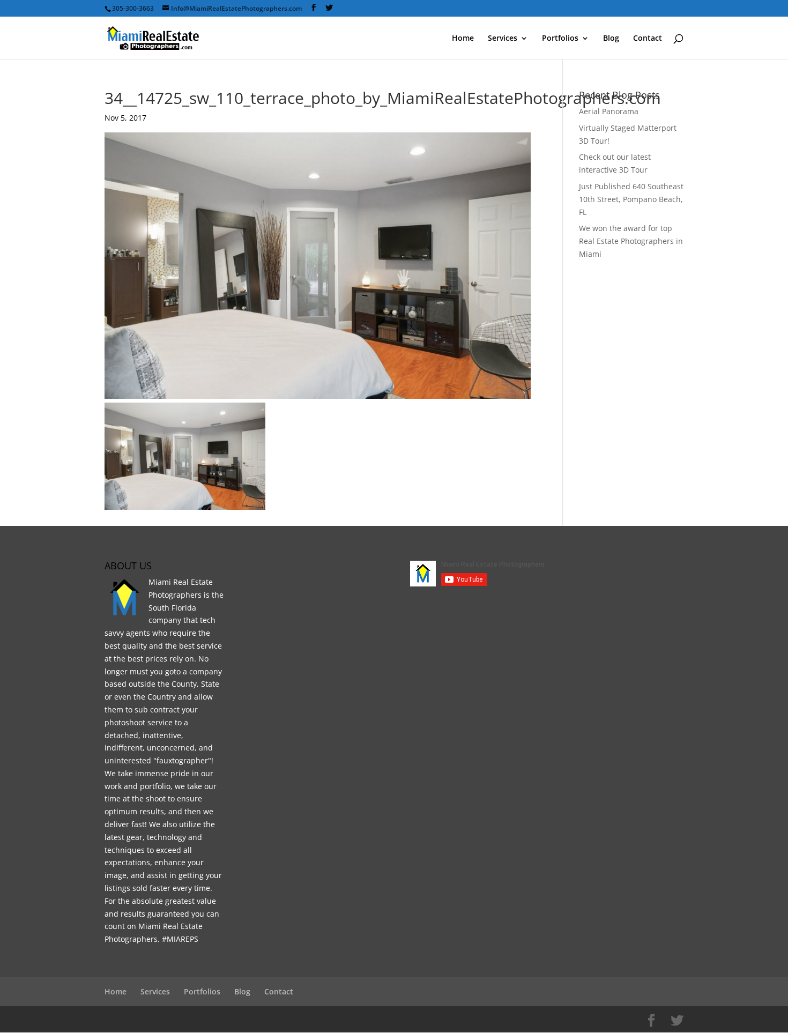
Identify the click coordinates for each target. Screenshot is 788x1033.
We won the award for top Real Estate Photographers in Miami (631, 241)
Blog (611, 38)
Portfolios (560, 38)
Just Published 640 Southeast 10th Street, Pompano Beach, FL (631, 199)
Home (463, 38)
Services (502, 38)
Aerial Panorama (608, 111)
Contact (647, 38)
